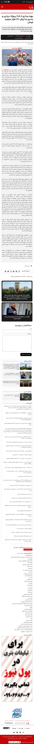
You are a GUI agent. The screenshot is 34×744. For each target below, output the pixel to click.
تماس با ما (21, 728)
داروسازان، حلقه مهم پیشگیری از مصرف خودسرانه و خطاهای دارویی (18, 506)
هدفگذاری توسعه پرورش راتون (24, 510)
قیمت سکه (29, 566)
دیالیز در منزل (29, 620)
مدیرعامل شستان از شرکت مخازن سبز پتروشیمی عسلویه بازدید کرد (17, 489)
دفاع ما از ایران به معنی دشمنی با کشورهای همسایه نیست (18, 525)
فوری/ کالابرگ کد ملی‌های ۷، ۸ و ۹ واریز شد (21, 455)
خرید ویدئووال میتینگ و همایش (24, 628)
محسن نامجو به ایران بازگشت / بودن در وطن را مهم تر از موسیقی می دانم (19, 471)
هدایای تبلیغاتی (28, 600)
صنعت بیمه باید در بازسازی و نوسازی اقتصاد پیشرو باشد (18, 442)
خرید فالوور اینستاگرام (27, 596)
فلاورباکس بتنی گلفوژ (27, 611)
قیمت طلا (30, 563)
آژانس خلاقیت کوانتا (14, 742)
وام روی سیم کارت (28, 574)
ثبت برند (30, 587)
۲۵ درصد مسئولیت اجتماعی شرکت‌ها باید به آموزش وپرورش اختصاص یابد (18, 520)
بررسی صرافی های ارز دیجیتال (25, 626)
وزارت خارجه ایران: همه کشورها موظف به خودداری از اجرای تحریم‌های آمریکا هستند (11, 383)
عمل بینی (30, 598)
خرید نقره (30, 568)
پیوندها (14, 728)
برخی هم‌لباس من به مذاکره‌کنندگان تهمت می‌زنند (20, 501)
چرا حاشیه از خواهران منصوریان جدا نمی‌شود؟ (21, 498)
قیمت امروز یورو (28, 605)
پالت (31, 618)
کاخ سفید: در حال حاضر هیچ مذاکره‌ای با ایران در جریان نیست (18, 467)
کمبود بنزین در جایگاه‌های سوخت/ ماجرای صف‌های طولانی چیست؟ (18, 515)
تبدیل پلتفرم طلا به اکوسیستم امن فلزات (22, 536)
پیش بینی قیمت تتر (27, 570)
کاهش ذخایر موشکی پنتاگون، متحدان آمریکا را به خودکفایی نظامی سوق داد (18, 540)
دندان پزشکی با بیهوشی (26, 631)
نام (31, 328)
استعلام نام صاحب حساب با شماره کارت (23, 630)
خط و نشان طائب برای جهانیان (24, 476)
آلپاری (31, 607)
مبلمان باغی (29, 585)
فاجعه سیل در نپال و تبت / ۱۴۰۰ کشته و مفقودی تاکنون (18, 458)
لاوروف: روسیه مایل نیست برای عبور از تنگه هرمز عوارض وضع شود (18, 424)
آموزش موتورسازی (28, 622)
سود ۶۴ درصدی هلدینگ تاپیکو (24, 494)
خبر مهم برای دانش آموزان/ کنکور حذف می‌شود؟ (20, 485)
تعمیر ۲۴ (30, 583)
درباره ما (28, 728)
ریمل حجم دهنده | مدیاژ (26, 624)
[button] (2, 2)
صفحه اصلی (30, 42)
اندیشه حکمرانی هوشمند (26, 602)
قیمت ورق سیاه (28, 615)
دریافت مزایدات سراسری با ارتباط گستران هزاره (21, 557)
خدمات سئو (20, 553)
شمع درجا (30, 559)
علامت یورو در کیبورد (27, 564)
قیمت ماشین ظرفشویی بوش (25, 561)
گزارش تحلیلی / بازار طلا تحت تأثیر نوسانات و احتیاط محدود (18, 451)
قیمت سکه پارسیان (27, 594)
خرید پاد (30, 578)
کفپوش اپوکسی (28, 609)
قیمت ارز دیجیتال (28, 581)
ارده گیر (30, 572)
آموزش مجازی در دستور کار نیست (24, 528)
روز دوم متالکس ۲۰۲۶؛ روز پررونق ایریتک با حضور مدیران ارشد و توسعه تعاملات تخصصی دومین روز (17, 480)
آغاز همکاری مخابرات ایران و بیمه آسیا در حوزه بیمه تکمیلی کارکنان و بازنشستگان (18, 446)
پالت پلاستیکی (29, 617)
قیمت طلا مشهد (28, 576)
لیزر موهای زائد (28, 555)
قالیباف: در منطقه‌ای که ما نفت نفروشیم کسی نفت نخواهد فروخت (11, 374)
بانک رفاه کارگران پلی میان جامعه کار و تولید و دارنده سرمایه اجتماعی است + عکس (18, 437)
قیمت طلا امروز (28, 613)
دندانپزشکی (29, 579)
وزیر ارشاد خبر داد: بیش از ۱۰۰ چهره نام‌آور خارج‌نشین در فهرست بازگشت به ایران (17, 463)
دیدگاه (29, 334)
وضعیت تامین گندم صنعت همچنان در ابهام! (21, 532)
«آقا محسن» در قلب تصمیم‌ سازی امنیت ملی (12, 395)
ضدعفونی (30, 590)
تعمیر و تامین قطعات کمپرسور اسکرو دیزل (22, 604)
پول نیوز (14, 48)
